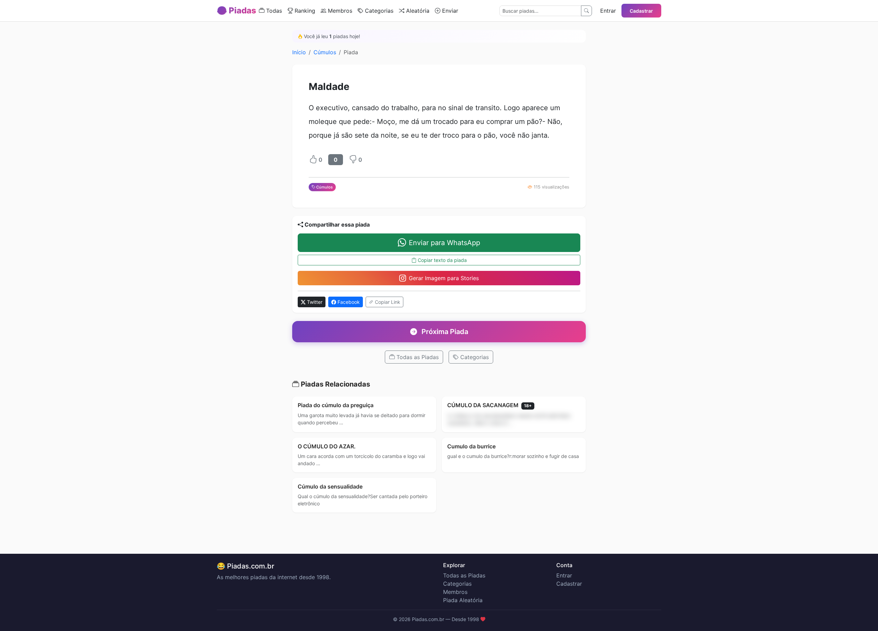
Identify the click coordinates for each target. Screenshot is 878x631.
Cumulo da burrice (471, 446)
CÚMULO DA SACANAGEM (489, 405)
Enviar (449, 10)
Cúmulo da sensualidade (330, 486)
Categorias (378, 10)
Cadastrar (641, 11)
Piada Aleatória (463, 600)
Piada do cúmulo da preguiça (335, 405)
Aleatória (416, 10)
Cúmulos (324, 52)
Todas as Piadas (417, 357)
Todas (273, 10)
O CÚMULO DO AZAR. (327, 446)
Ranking (304, 10)
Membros (339, 10)
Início (299, 52)
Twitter (314, 302)
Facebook (348, 302)
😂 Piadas (236, 10)
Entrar (608, 10)
